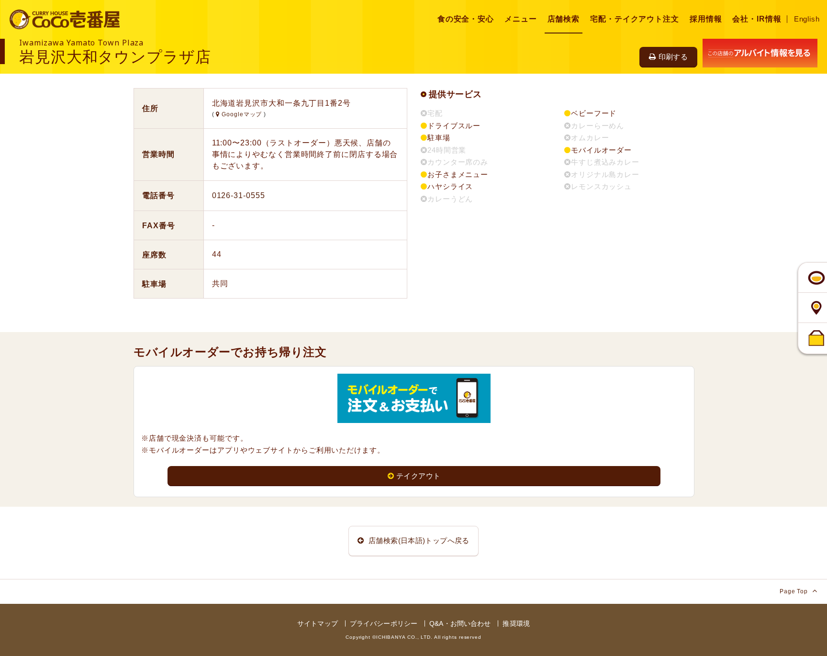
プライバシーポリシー (383, 623)
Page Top (795, 591)
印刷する (673, 57)
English (807, 19)
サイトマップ (317, 623)
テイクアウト (418, 476)
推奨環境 (516, 623)
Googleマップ (242, 114)
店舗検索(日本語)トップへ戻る (418, 540)
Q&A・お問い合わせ (460, 623)
